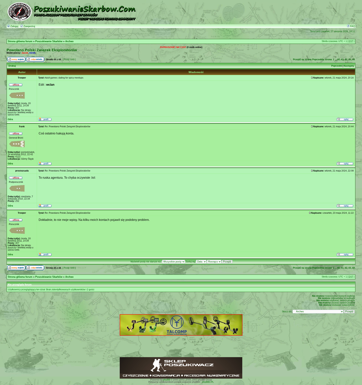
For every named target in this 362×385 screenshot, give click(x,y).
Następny (349, 66)
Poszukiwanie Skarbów (48, 41)
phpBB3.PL (208, 382)
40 (338, 59)
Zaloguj (14, 26)
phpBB (166, 380)
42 (346, 59)
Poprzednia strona (322, 59)
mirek (32, 53)
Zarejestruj (29, 26)
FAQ (352, 26)
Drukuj (12, 66)
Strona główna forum (20, 41)
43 (349, 59)
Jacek (24, 53)
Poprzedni (336, 66)
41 (342, 59)
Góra (10, 119)
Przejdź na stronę (302, 59)
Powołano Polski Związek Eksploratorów (42, 50)
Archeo (69, 41)
